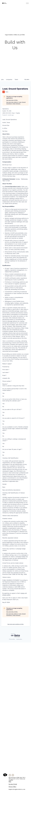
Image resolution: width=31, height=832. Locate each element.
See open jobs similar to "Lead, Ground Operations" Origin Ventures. (16, 103)
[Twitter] (10, 775)
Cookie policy (19, 639)
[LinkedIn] (13, 775)
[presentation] (15, 386)
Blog (10, 781)
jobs (2, 79)
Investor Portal (13, 784)
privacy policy (6, 595)
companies (9, 79)
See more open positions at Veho (15, 624)
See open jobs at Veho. (12, 100)
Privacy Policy (12, 786)
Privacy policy (12, 639)
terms (22, 593)
